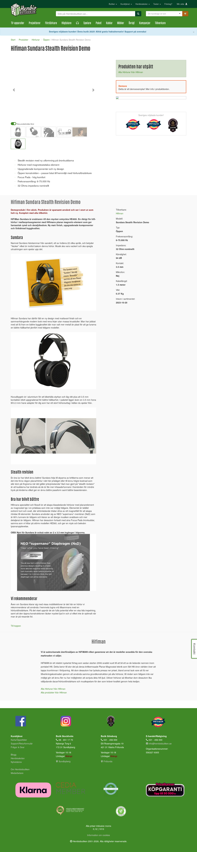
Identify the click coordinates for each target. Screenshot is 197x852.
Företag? (168, 4)
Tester (156, 4)
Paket (98, 23)
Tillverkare (160, 23)
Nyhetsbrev (16, 761)
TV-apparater (17, 23)
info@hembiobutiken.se (160, 743)
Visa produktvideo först (25, 124)
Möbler (120, 23)
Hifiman (119, 213)
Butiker (112, 4)
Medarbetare (17, 773)
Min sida (181, 4)
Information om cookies (98, 835)
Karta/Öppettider (19, 739)
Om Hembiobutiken (20, 769)
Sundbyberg (64, 761)
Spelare (87, 23)
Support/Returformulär (22, 743)
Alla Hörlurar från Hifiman (130, 72)
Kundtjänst (125, 4)
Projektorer (34, 23)
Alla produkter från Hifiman (54, 692)
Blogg (13, 754)
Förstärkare (51, 23)
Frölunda (107, 761)
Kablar (109, 23)
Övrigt (132, 23)
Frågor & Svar (17, 747)
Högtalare (66, 23)
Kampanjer (144, 23)
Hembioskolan (141, 4)
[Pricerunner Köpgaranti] (166, 790)
